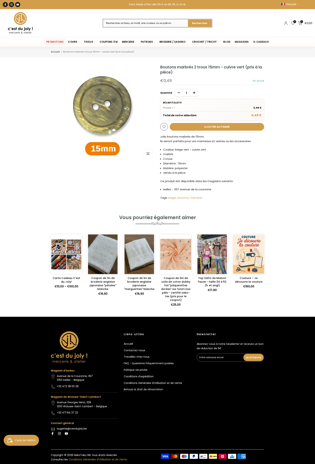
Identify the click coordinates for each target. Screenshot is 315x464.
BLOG (226, 42)
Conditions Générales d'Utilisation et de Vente (153, 383)
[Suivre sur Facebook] (5, 4)
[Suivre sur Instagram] (11, 4)
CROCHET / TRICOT (204, 42)
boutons (183, 198)
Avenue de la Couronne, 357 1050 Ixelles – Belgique (75, 378)
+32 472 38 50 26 (68, 386)
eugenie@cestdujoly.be (72, 428)
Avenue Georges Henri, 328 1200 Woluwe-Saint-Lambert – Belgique (82, 404)
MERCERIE (128, 42)
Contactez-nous (134, 350)
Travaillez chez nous (136, 357)
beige (172, 198)
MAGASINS (242, 42)
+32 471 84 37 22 (67, 412)
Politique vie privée (135, 370)
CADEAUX (262, 42)
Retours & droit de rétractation (143, 389)
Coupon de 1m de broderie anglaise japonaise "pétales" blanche (103, 283)
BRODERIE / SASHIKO (173, 42)
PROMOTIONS (55, 42)
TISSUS (88, 42)
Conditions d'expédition (139, 376)
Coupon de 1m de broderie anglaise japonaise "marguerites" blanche (139, 283)
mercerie (196, 198)
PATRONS (147, 42)
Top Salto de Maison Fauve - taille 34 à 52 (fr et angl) (212, 281)
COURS (72, 42)
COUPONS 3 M (109, 42)
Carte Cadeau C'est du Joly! (66, 280)
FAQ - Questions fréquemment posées (149, 363)
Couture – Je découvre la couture (248, 280)
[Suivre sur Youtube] (17, 4)
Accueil (55, 51)
